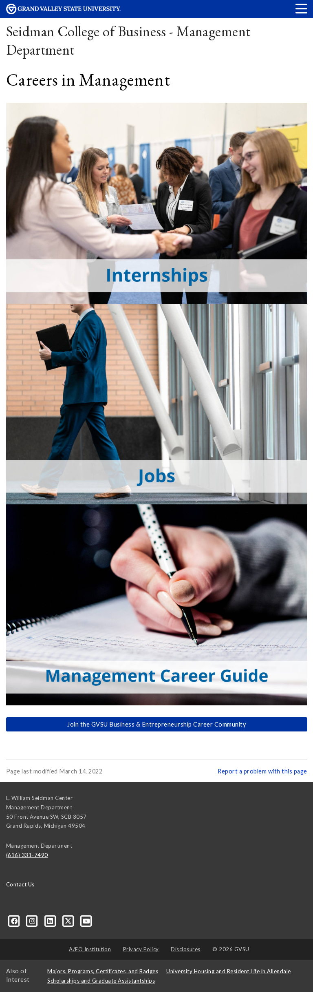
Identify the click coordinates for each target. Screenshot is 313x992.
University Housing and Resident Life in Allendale (228, 971)
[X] (69, 920)
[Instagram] (33, 920)
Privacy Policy (141, 949)
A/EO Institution (90, 949)
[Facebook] (15, 920)
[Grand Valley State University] (63, 12)
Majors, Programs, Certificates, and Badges (102, 971)
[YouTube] (86, 920)
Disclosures (186, 949)
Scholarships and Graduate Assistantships (101, 980)
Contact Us (20, 884)
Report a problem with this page (262, 771)
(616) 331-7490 (27, 855)
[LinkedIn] (51, 920)
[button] (301, 8)
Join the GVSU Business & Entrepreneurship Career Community (156, 724)
